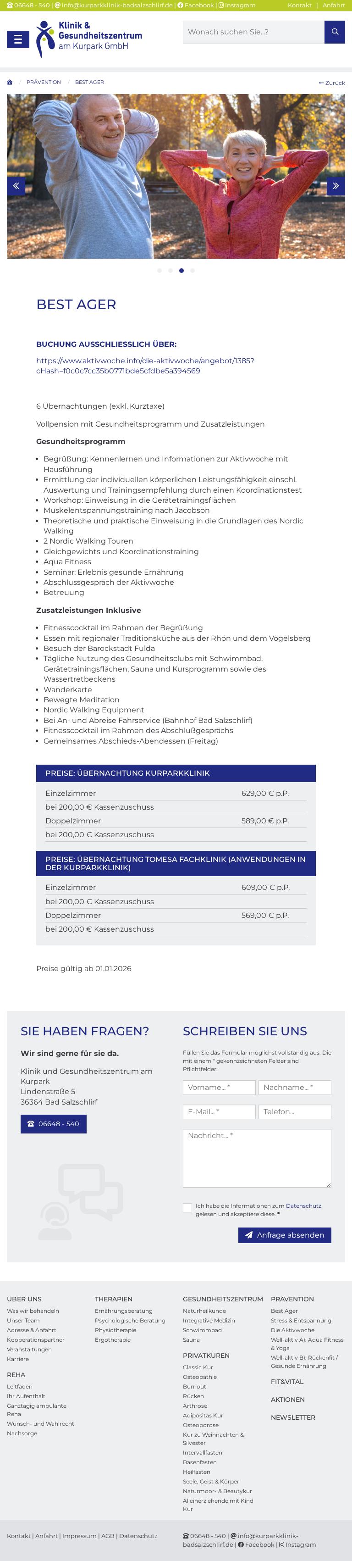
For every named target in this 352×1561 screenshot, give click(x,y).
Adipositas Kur (203, 1415)
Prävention (292, 1299)
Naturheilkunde (204, 1310)
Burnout (194, 1386)
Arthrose (195, 1405)
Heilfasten (196, 1471)
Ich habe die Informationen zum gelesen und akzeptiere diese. (258, 1209)
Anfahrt (334, 5)
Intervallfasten (202, 1452)
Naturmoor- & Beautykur (217, 1491)
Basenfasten (200, 1462)
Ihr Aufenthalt (26, 1396)
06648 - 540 (32, 5)
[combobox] (264, 32)
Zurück (334, 82)
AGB (108, 1535)
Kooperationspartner (36, 1339)
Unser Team (23, 1320)
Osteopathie (200, 1376)
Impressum (79, 1535)
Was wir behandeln (33, 1310)
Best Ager (284, 1310)
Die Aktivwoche (292, 1330)
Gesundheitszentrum (223, 1299)
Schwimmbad (202, 1330)
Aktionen (288, 1399)
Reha (16, 1375)
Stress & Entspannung (301, 1320)
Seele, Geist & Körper (211, 1481)
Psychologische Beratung (130, 1320)
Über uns (24, 1299)
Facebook (198, 5)
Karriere (18, 1358)
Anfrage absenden (290, 1235)
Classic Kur (198, 1367)
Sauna (191, 1339)
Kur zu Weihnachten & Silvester (213, 1438)
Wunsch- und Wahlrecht (40, 1423)
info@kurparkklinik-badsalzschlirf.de (116, 5)
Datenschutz (303, 1205)
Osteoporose (201, 1425)
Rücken (193, 1396)
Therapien (113, 1299)
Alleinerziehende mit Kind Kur (218, 1504)
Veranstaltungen (29, 1349)
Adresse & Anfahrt (31, 1330)
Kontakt (300, 5)
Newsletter (293, 1417)
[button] (159, 270)
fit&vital (287, 1382)
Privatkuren (206, 1355)
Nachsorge (22, 1433)
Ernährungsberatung (124, 1310)
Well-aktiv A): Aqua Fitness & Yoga (307, 1343)
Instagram (240, 5)
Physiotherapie (115, 1330)
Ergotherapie (113, 1339)
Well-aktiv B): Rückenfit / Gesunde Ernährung (304, 1361)
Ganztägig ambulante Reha (36, 1409)
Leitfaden (20, 1386)
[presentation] (16, 186)
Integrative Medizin (209, 1320)
